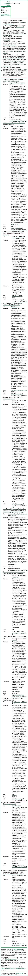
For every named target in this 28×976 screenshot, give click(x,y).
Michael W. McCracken (9, 45)
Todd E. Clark (20, 43)
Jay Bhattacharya (21, 64)
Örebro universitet (5, 15)
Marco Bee (23, 33)
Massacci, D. (6, 40)
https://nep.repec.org (11, 959)
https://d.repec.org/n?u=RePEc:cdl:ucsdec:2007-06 (19, 867)
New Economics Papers (7, 3)
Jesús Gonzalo (18, 51)
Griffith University (20, 968)
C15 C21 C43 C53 (17, 296)
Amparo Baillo (13, 83)
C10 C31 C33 (15, 224)
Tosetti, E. (5, 28)
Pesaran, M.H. (20, 27)
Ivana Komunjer (22, 69)
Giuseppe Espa (7, 35)
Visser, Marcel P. (20, 61)
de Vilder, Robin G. (10, 61)
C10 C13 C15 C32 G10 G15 (19, 390)
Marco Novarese (5, 962)
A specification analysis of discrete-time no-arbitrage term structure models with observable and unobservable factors (15, 72)
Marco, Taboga (17, 75)
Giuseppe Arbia (15, 33)
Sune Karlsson (5, 14)
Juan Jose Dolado (8, 51)
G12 (13, 939)
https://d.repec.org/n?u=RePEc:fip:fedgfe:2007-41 (19, 633)
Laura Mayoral (12, 515)
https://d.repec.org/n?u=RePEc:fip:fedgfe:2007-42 (19, 505)
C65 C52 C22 (16, 691)
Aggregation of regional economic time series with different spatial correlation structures (13, 32)
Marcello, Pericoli (8, 75)
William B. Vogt (7, 66)
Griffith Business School (7, 968)
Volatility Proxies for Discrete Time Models (14, 59)
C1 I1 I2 (14, 795)
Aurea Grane (10, 23)
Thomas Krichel (19, 973)
